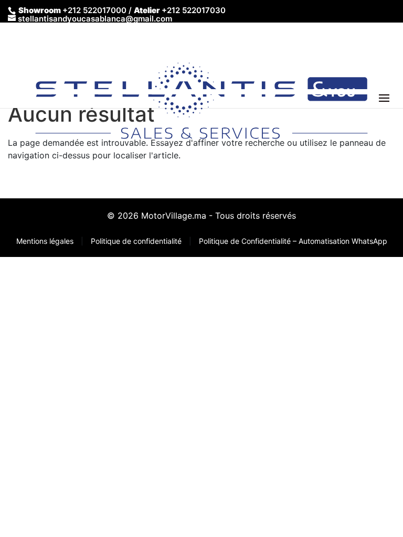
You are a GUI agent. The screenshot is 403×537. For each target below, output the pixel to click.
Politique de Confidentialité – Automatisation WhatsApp (293, 241)
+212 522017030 (194, 10)
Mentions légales (46, 241)
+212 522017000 (94, 10)
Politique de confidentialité (137, 241)
